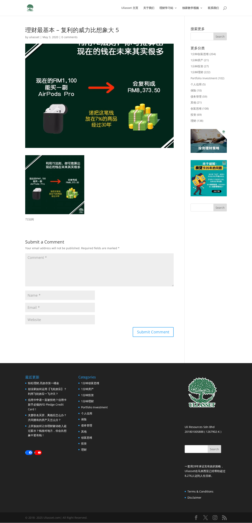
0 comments (69, 37)
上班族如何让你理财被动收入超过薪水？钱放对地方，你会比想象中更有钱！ (47, 430)
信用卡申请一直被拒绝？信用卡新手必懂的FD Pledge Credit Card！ (47, 404)
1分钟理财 (197, 72)
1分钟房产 (197, 60)
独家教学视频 (190, 8)
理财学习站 (166, 8)
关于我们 (148, 8)
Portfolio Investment (204, 78)
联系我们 (213, 8)
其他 (193, 102)
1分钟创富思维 (200, 54)
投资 (193, 114)
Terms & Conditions (200, 491)
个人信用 (196, 84)
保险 (193, 90)
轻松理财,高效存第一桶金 (43, 383)
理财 (193, 121)
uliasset (34, 37)
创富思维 (196, 108)
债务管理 (196, 96)
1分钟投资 (197, 66)
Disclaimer (194, 497)
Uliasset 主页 (129, 8)
